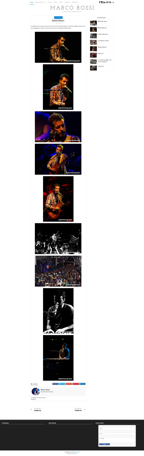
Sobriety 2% (101, 66)
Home (31, 2)
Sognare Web (74, 453)
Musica (55, 2)
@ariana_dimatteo (102, 47)
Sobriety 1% (101, 53)
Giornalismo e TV (40, 2)
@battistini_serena (102, 21)
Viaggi (50, 2)
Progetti (67, 2)
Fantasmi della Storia (103, 34)
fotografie (59, 17)
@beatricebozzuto (102, 28)
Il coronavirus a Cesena (103, 40)
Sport (61, 2)
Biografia (75, 2)
